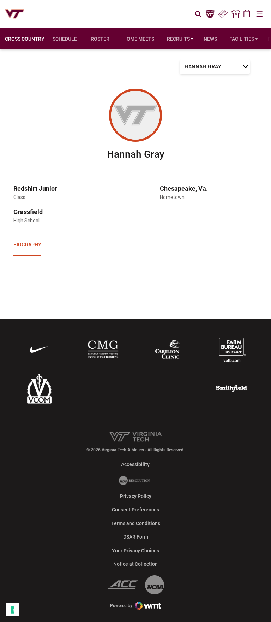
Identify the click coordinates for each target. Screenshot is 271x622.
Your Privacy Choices (135, 550)
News (210, 39)
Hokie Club (210, 14)
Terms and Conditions (135, 523)
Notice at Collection (135, 564)
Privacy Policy (135, 496)
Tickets (223, 14)
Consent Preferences (135, 509)
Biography (27, 244)
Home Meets (140, 40)
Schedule (65, 39)
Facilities (241, 39)
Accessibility (135, 464)
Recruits (178, 39)
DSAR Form (135, 537)
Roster (100, 39)
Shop (235, 14)
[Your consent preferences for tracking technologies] (12, 609)
